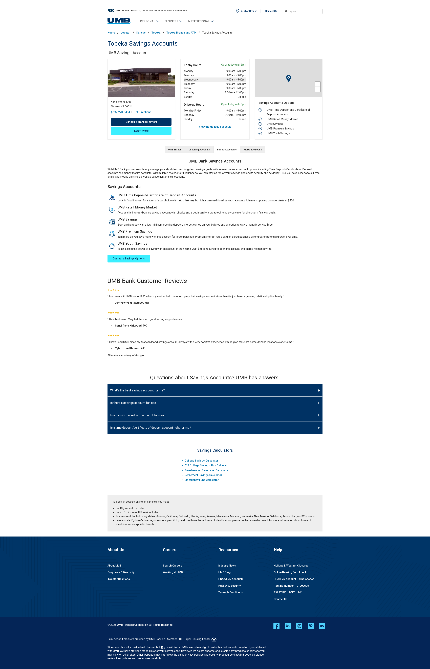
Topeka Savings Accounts (143, 43)
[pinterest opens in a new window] (311, 626)
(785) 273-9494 (120, 112)
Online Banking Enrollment (290, 572)
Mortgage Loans (253, 149)
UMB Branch (175, 149)
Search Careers (172, 565)
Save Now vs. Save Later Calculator (206, 470)
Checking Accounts (199, 149)
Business (171, 21)
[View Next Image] (170, 78)
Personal (147, 21)
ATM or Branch (249, 11)
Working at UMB (173, 572)
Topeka (156, 32)
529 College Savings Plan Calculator (207, 465)
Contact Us (271, 11)
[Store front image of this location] (141, 78)
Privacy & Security (229, 585)
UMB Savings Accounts (128, 52)
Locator (126, 32)
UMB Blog (224, 572)
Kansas (141, 32)
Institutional (198, 21)
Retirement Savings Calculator (203, 475)
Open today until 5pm (233, 64)
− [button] (318, 89)
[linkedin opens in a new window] (288, 626)
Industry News (227, 565)
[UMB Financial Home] (119, 21)
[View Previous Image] (112, 78)
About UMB (114, 565)
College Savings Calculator (201, 460)
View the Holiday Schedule (215, 126)
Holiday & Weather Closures (291, 565)
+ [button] (318, 84)
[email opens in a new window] (322, 626)
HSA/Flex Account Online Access (294, 579)
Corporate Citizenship (121, 572)
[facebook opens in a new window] (276, 626)
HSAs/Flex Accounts (231, 579)
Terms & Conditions (230, 592)
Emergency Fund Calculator (202, 479)
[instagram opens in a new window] (299, 626)
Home (111, 32)
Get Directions (142, 112)
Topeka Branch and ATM (181, 32)
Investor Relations (119, 579)
